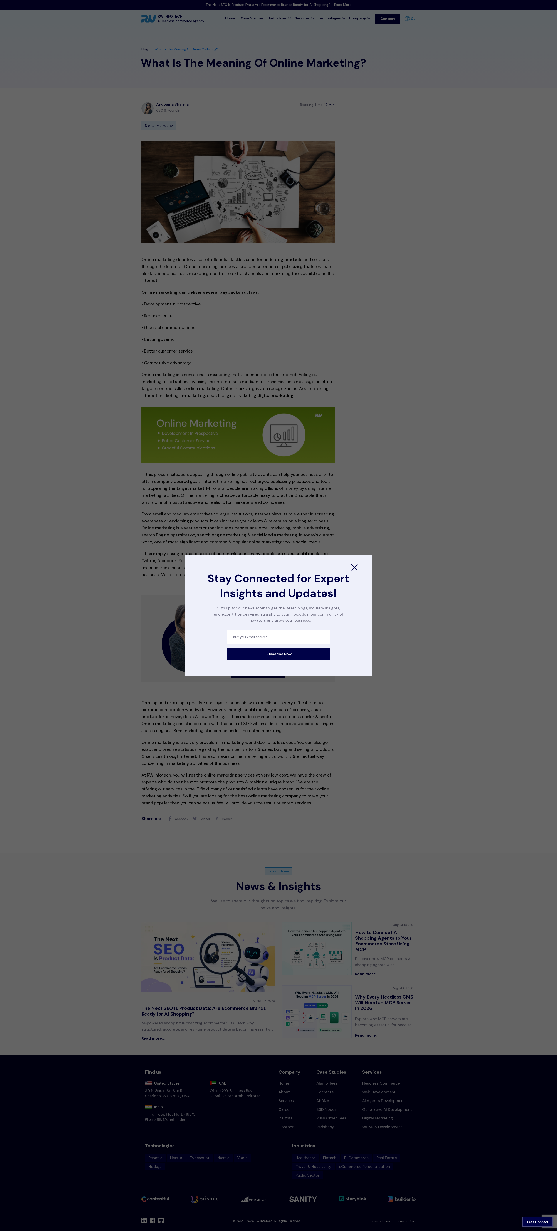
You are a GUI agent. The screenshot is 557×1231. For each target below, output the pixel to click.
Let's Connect (537, 1222)
